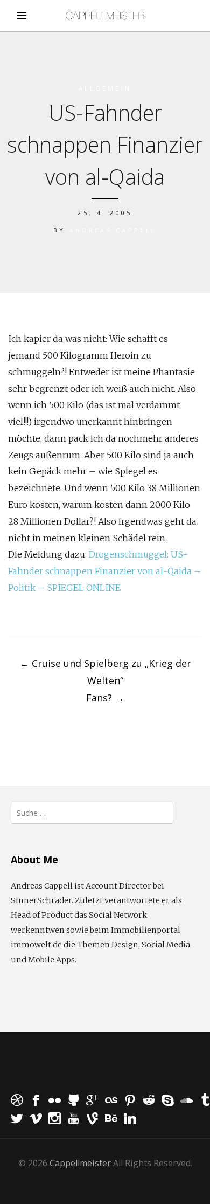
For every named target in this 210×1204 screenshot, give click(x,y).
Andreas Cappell (113, 230)
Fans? (105, 697)
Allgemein (105, 88)
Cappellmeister (80, 1163)
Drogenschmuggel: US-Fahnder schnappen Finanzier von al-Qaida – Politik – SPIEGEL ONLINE (104, 571)
